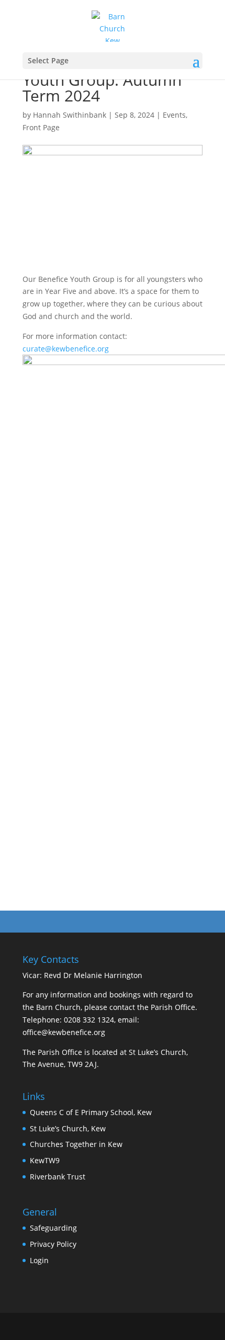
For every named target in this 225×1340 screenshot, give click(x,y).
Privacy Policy (53, 1244)
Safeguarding (53, 1228)
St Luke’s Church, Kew (68, 1128)
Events (174, 115)
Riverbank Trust (57, 1177)
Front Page (41, 127)
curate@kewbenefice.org (65, 349)
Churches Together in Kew (76, 1144)
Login (39, 1260)
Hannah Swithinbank (69, 115)
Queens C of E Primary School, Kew (91, 1112)
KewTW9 (45, 1160)
